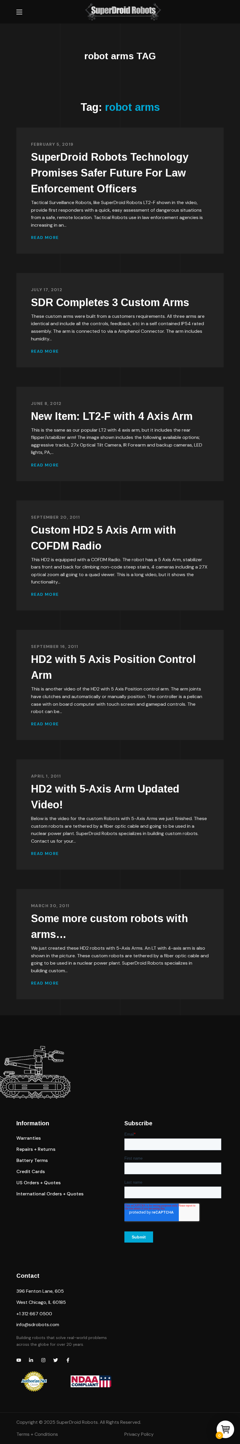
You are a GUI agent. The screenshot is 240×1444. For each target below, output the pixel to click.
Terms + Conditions (37, 1434)
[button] (28, 1138)
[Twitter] (55, 1360)
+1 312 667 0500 (34, 1314)
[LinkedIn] (31, 1360)
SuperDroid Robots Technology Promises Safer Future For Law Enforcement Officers (109, 173)
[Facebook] (68, 1360)
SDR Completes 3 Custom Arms (110, 302)
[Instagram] (43, 1360)
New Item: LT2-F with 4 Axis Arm (112, 416)
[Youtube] (18, 1360)
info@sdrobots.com (37, 1324)
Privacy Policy (139, 1434)
